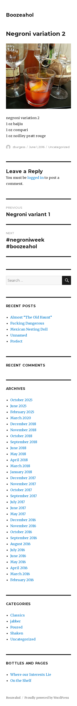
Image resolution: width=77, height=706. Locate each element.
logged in (35, 177)
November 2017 (23, 484)
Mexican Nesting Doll (29, 329)
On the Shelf (20, 680)
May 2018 (18, 454)
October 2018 (21, 436)
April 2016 (19, 568)
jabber (15, 621)
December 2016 (23, 520)
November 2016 (23, 526)
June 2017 (18, 508)
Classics (17, 615)
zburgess (19, 147)
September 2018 (23, 442)
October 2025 (21, 400)
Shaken (16, 633)
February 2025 (22, 412)
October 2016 (21, 532)
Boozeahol (20, 15)
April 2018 (19, 460)
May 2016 (18, 562)
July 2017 (17, 502)
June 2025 (18, 406)
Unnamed (18, 335)
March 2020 (20, 418)
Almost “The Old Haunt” (31, 317)
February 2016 (22, 580)
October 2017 (21, 490)
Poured (16, 627)
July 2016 (17, 550)
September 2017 (23, 496)
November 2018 (23, 430)
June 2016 (18, 556)
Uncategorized (59, 147)
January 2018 (21, 472)
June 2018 (18, 448)
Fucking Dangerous (27, 323)
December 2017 (23, 478)
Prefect (16, 341)
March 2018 (20, 466)
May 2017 (18, 514)
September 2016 (23, 538)
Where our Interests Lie (30, 674)
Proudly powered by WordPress (46, 698)
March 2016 (20, 574)
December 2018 (23, 424)
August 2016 (20, 544)
